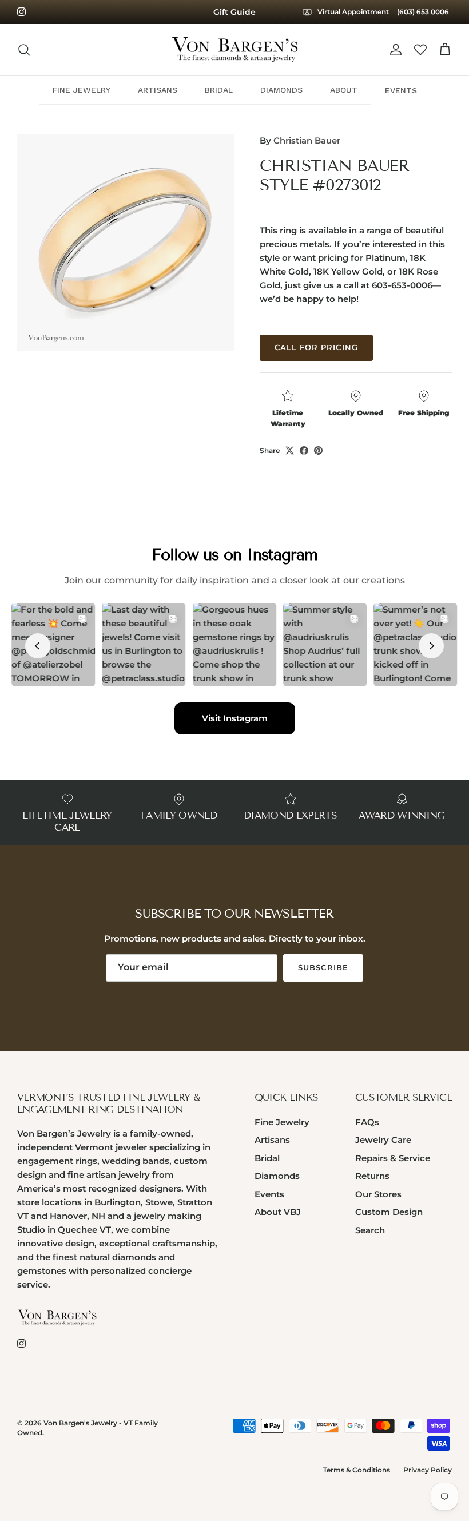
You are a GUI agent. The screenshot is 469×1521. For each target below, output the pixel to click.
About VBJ (278, 1229)
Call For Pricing (316, 364)
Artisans (272, 1156)
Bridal (267, 1175)
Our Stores (378, 1211)
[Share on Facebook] (304, 467)
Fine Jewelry (282, 1139)
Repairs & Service (392, 1175)
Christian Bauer (306, 157)
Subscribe (323, 984)
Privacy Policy (427, 1487)
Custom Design (389, 1229)
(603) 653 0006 (423, 30)
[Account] (393, 67)
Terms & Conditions (356, 1487)
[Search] (24, 67)
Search (370, 1247)
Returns (372, 1193)
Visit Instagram (235, 735)
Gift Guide (234, 20)
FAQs (367, 1139)
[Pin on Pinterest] (318, 467)
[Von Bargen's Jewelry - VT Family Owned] (234, 67)
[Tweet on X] (289, 467)
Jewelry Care (383, 1156)
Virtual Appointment (415, 10)
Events (269, 1211)
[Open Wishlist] (420, 67)
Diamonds (277, 1193)
